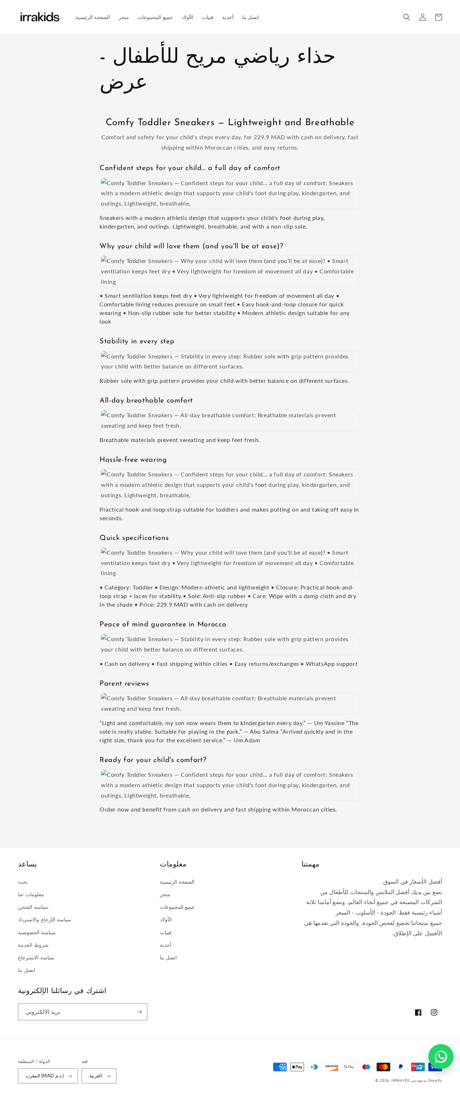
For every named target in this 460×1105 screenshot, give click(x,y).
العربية (95, 1075)
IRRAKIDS (400, 1080)
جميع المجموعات (177, 907)
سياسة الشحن (33, 907)
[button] (407, 17)
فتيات (165, 932)
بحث (23, 882)
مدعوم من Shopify (426, 1080)
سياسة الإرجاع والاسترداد (44, 919)
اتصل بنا (26, 970)
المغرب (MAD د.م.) (45, 1075)
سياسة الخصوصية (37, 932)
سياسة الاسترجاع (36, 957)
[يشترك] (139, 1011)
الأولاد (166, 919)
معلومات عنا (31, 894)
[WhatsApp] (441, 1056)
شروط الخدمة (33, 945)
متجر (165, 894)
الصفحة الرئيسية (177, 882)
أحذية (165, 945)
